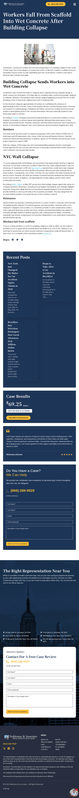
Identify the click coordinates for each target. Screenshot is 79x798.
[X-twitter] (4, 748)
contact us (47, 233)
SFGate (15, 118)
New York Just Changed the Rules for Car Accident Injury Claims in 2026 (13, 276)
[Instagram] (13, 748)
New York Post (36, 168)
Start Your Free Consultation (17, 544)
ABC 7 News (17, 184)
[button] (12, 239)
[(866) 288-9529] (7, 491)
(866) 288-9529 (22, 490)
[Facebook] (9, 748)
